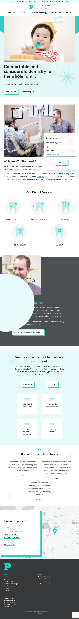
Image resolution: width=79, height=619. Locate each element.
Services (22, 12)
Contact (68, 12)
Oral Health (7, 579)
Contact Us (27, 384)
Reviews (6, 588)
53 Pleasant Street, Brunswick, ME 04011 (34, 2)
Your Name (50, 142)
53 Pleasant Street (11, 534)
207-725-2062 (63, 2)
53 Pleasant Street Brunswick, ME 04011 (10, 603)
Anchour (40, 612)
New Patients (56, 12)
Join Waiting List (28, 91)
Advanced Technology (38, 12)
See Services (11, 91)
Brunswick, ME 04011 (12, 537)
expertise (40, 176)
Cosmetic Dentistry (9, 581)
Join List (53, 384)
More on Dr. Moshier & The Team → (28, 332)
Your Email (50, 150)
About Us (11, 12)
